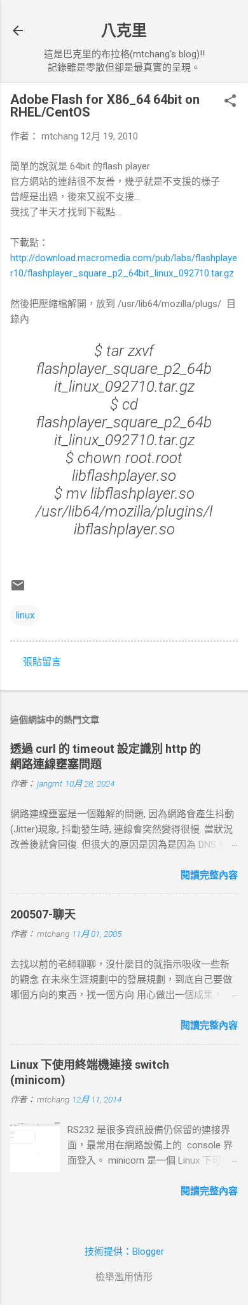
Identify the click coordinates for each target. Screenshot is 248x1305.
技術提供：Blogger (124, 1251)
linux (25, 615)
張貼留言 (42, 661)
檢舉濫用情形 (124, 1277)
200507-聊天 (43, 914)
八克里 (124, 30)
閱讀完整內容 (209, 875)
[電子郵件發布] (17, 589)
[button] (230, 102)
